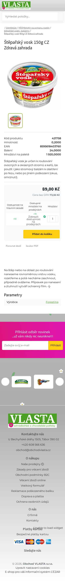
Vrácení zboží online (33, 480)
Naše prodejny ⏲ (32, 464)
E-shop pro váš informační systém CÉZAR (32, 571)
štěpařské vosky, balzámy (17, 31)
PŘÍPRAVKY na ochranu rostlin (34, 28)
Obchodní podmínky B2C (33, 474)
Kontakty (32, 520)
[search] (60, 16)
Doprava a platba (32, 496)
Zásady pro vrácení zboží (32, 469)
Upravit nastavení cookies (33, 567)
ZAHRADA (11, 28)
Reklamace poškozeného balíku (32, 491)
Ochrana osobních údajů (32, 501)
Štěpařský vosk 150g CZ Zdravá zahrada (23, 34)
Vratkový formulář (32, 485)
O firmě (33, 515)
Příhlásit (55, 345)
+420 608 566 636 (33, 444)
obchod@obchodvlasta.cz (33, 450)
